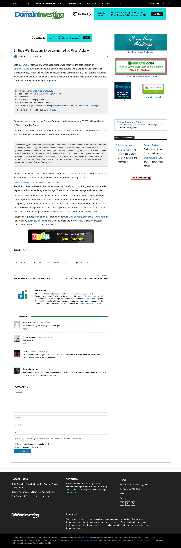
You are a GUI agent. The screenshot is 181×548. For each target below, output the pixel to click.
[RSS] (169, 3)
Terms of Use (40, 301)
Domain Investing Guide (129, 122)
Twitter (81, 304)
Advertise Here (125, 145)
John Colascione (31, 369)
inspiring (46, 221)
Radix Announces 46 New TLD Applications (33, 492)
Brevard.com (98, 217)
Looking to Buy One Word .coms (141, 76)
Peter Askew (25, 250)
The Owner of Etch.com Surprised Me (30, 496)
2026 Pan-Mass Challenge (140, 52)
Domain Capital (151, 145)
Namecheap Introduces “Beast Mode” (32, 278)
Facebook (89, 304)
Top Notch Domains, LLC (94, 296)
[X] (175, 3)
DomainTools (124, 150)
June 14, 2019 (50, 110)
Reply (25, 329)
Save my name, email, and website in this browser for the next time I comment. (49, 439)
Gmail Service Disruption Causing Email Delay (86, 278)
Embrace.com (150, 158)
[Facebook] (163, 3)
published (32, 221)
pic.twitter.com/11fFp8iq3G (87, 105)
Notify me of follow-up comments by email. (32, 444)
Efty (123, 100)
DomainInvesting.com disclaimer (88, 540)
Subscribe (154, 3)
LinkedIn (98, 304)
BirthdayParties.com (24, 69)
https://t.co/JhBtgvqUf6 (43, 91)
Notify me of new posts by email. (29, 447)
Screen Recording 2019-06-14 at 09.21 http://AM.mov (37, 183)
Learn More (71, 492)
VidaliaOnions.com (78, 217)
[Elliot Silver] (16, 56)
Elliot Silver (25, 56)
